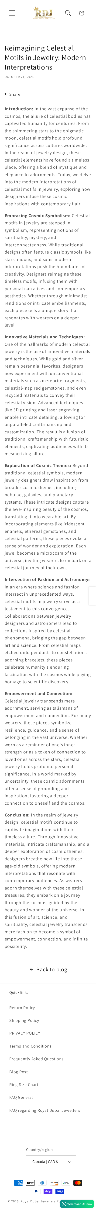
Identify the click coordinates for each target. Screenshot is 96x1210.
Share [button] (15, 94)
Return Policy (22, 1007)
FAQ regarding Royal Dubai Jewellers (44, 1110)
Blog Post (18, 1071)
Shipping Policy (24, 1020)
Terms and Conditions (30, 1046)
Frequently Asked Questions (36, 1058)
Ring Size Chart (23, 1084)
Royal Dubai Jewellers (38, 1201)
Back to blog (51, 969)
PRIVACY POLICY (24, 1033)
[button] (12, 13)
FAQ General (21, 1097)
